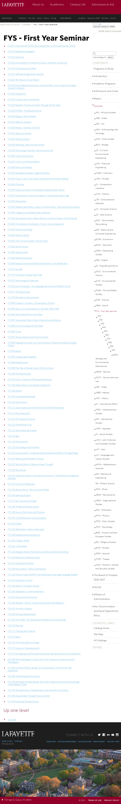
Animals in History (20, 608)
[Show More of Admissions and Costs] (93, 91)
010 (99, 316)
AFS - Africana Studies (106, 112)
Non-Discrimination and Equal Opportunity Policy (106, 611)
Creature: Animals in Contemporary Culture (31, 303)
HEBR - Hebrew (103, 393)
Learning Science (19, 495)
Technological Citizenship (23, 280)
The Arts (31, 18)
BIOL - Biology (102, 145)
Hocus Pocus (17, 402)
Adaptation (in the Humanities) (26, 591)
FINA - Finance (102, 300)
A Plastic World (18, 541)
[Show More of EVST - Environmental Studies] (95, 281)
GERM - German (103, 372)
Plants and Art (18, 442)
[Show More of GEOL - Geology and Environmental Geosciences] (112, 355)
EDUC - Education (104, 245)
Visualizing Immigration (22, 357)
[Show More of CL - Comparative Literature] (95, 185)
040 (104, 327)
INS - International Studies (103, 421)
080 (110, 342)
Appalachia (17, 94)
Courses (26, 24)
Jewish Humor (18, 246)
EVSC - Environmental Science (105, 273)
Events (46, 18)
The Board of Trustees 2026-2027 (105, 577)
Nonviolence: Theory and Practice (27, 569)
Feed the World (18, 235)
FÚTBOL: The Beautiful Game (24, 111)
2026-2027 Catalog (9, 24)
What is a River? (19, 139)
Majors (97, 98)
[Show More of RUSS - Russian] (95, 548)
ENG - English (102, 260)
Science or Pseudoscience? (24, 648)
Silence (15, 391)
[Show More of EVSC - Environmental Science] (95, 272)
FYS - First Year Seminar (106, 311)
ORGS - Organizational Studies (105, 502)
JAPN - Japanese (103, 428)
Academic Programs (104, 83)
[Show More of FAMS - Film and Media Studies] (95, 291)
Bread (14, 351)
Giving (53, 18)
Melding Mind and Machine (24, 535)
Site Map (98, 634)
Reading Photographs (21, 51)
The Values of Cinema (21, 419)
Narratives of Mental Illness (24, 557)
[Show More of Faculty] (93, 587)
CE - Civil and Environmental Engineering (102, 154)
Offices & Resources (67, 741)
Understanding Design (21, 396)
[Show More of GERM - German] (95, 372)
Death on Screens (19, 122)
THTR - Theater (103, 559)
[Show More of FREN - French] (95, 306)
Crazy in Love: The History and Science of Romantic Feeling (38, 179)
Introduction (100, 76)
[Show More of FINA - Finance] (95, 300)
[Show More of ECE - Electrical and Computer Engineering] (95, 230)
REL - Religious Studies (106, 542)
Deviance (16, 57)
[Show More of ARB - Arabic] (95, 118)
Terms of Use (95, 800)
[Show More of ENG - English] (95, 260)
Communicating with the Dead (25, 326)
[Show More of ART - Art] (95, 124)
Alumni (113, 18)
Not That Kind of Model (22, 501)
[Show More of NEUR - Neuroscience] (95, 495)
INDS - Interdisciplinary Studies (106, 412)
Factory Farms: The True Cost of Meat (28, 490)
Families (104, 18)
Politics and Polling (20, 229)
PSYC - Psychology (104, 527)
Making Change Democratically (26, 74)
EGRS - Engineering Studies (104, 253)
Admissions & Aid (103, 4)
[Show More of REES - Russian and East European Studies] (95, 533)
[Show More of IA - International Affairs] (95, 404)
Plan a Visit (7, 741)
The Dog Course (19, 292)
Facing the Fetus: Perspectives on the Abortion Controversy (38, 690)
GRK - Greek (101, 387)
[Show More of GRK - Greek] (95, 387)
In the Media (17, 546)
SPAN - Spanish (103, 553)
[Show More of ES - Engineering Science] (95, 266)
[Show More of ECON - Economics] (95, 239)
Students (82, 18)
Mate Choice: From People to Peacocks (29, 385)
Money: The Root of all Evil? (24, 128)
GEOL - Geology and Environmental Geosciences (107, 360)
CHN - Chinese (102, 179)
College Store (84, 741)
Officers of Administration (102, 596)
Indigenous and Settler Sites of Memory (29, 212)
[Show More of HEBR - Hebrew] (95, 393)
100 (113, 350)
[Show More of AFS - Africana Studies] (95, 113)
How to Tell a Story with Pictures (26, 512)
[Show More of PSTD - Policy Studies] (95, 521)
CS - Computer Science (106, 209)
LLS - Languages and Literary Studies (104, 457)
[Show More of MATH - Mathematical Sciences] (95, 465)
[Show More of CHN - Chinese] (95, 179)
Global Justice (18, 252)
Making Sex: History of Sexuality (26, 529)
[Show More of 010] (97, 317)
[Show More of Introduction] (93, 76)
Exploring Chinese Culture (23, 701)
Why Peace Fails (19, 413)
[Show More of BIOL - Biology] (95, 145)
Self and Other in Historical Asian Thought (30, 464)
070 (108, 339)
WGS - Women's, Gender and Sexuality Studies (107, 567)
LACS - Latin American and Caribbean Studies (105, 442)
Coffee (14, 523)
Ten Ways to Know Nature (23, 80)
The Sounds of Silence (21, 631)
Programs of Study (104, 68)
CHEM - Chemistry (104, 173)
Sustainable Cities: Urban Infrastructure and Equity (34, 320)
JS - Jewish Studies (104, 434)
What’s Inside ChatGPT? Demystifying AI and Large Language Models (43, 574)
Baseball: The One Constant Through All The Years (34, 105)
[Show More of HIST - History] (95, 398)
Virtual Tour (113, 741)
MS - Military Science (105, 483)
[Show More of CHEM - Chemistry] (95, 173)
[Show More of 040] (101, 328)
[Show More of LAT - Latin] (95, 450)
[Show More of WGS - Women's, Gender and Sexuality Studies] (95, 565)
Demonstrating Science (22, 430)
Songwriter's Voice (20, 580)
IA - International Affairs (106, 404)
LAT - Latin (100, 449)
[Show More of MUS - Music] (95, 489)
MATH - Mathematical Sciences (105, 466)
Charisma (16, 184)
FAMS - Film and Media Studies (106, 292)
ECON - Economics (104, 239)
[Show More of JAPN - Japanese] (95, 429)
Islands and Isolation (21, 563)
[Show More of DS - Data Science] (95, 215)
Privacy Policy (111, 800)
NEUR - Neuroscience (105, 495)
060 (107, 335)
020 (101, 320)
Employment (99, 741)
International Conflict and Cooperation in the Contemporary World (41, 46)
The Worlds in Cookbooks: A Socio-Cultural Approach (36, 224)
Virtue (14, 331)
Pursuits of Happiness (21, 484)
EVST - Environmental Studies (105, 283)
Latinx (14, 637)
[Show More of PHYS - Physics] (95, 516)
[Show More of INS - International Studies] (95, 419)
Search (110, 57)
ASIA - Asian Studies (105, 139)
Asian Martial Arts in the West (25, 314)
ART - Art (100, 124)
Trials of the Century (21, 156)
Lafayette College (13, 5)
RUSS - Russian (102, 548)
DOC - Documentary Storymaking (104, 222)
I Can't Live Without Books (23, 162)
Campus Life (78, 4)
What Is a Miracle (19, 133)
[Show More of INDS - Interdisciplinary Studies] (95, 410)
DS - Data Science (104, 215)
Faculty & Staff (93, 18)
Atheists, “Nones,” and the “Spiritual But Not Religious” (36, 603)
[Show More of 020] (98, 321)
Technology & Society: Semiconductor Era (30, 150)
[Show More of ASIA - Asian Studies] (95, 139)
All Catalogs (100, 640)
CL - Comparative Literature (103, 186)
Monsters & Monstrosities (23, 297)
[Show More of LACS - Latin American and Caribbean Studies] (95, 440)
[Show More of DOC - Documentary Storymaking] (95, 221)
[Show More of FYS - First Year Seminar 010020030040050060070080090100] (95, 310)
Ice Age (15, 269)
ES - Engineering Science (107, 266)
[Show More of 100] (110, 351)
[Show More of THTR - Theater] (95, 559)
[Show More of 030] (100, 325)
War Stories (17, 470)
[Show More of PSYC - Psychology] (95, 527)
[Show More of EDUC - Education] (95, 245)
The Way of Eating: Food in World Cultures (30, 368)
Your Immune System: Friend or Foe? (28, 241)
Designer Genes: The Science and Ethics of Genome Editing (38, 552)
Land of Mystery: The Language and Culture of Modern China (39, 286)
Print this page (96, 24)
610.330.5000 (8, 744)
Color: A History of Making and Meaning (30, 379)
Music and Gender (20, 167)
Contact (19, 741)
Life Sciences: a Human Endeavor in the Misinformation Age (38, 195)
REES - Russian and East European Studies (106, 535)
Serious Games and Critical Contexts (28, 337)
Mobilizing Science (20, 258)
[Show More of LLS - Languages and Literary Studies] (95, 455)
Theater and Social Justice (23, 507)
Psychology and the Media (23, 447)
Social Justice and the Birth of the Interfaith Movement (36, 408)
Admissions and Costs (106, 91)
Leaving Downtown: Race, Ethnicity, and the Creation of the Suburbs (42, 218)
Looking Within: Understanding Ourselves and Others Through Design (43, 453)
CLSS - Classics (102, 194)
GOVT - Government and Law (106, 379)
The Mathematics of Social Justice (27, 518)
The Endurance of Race (22, 68)
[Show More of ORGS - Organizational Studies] (95, 501)
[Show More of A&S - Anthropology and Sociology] (95, 130)
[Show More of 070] (106, 340)
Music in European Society (23, 586)
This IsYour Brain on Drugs (23, 642)
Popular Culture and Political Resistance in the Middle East (37, 263)
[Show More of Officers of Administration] (93, 594)
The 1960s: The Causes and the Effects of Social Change (37, 620)
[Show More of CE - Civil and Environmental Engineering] (95, 151)
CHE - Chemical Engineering (102, 166)
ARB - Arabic (101, 118)
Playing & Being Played (22, 614)
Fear (13, 436)
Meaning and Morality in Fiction (26, 459)
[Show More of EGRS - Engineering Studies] (95, 251)
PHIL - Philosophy (104, 510)
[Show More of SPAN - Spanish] (95, 554)
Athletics (22, 18)
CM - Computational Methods (104, 201)
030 (102, 323)
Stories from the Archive (22, 597)
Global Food (17, 201)
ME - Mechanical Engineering (103, 476)
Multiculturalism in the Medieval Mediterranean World (36, 190)
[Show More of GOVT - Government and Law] (95, 378)
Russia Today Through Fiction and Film (29, 696)
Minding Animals (19, 374)
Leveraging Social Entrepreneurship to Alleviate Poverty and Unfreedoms (44, 654)
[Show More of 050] (103, 332)
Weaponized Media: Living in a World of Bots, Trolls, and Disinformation (44, 207)
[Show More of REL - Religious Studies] (95, 542)
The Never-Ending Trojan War (25, 275)
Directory (51, 741)
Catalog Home (101, 628)
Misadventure (18, 362)
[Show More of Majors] (93, 98)
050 (105, 331)
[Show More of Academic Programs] (93, 83)
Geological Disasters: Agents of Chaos (29, 173)
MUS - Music (102, 489)
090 (111, 346)
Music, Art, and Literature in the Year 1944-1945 (33, 309)
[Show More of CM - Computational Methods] (95, 200)
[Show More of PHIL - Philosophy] (95, 510)
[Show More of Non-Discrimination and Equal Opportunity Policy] (93, 606)
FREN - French (102, 305)
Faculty (97, 587)
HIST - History (102, 398)
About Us (38, 4)
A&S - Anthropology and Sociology (106, 131)
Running (15, 625)
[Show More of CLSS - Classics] (95, 194)
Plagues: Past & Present (22, 116)
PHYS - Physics (102, 516)
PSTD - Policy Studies (105, 521)
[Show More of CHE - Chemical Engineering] (95, 164)
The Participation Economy (24, 676)
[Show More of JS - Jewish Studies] (95, 434)
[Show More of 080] (107, 344)
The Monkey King (19, 425)
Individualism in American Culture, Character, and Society (37, 63)
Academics (57, 4)
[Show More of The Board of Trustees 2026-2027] (93, 575)
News (39, 18)
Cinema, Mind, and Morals (23, 99)
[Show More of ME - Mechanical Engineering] (95, 474)
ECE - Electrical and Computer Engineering (105, 232)
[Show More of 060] (104, 336)
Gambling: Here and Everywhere (26, 145)
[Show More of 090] (109, 347)
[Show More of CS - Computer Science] (95, 209)
